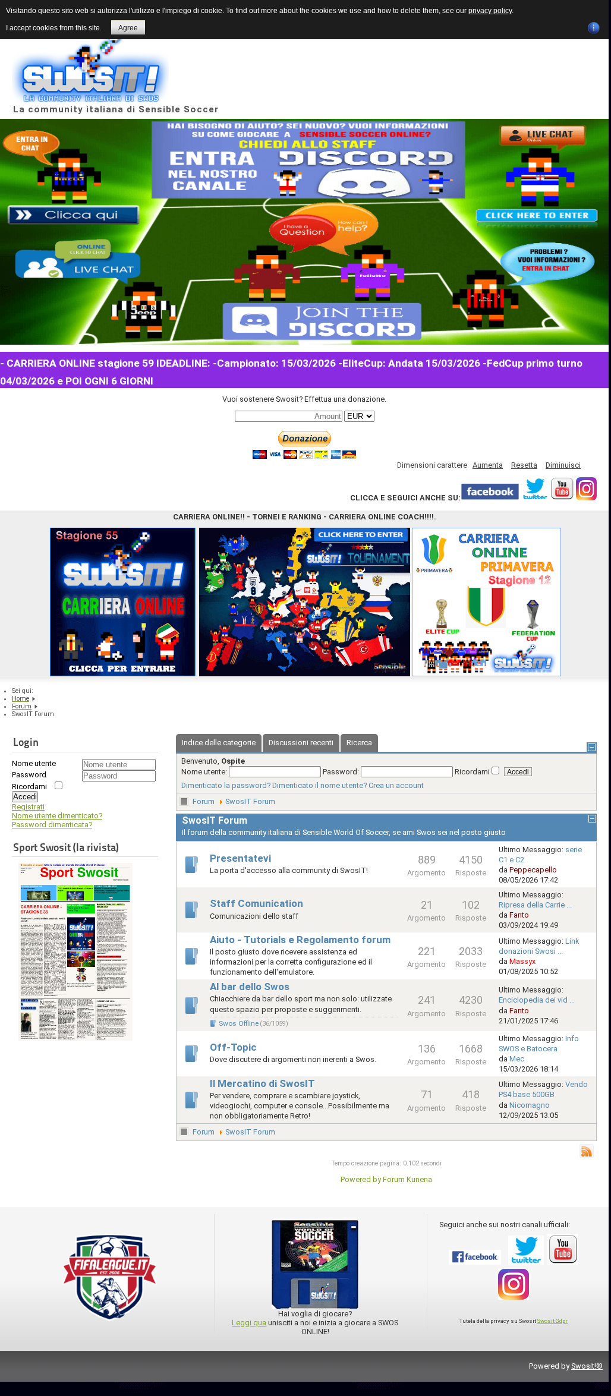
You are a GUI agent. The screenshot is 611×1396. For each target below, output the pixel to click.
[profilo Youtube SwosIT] (562, 497)
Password (29, 774)
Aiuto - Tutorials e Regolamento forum (300, 940)
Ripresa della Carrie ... (535, 904)
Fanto (519, 914)
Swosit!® (587, 1366)
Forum (204, 801)
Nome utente (34, 763)
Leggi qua (249, 1322)
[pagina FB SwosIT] (490, 497)
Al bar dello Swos (249, 987)
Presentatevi (240, 858)
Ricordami (29, 786)
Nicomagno (529, 1105)
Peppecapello (533, 869)
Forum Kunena (407, 1179)
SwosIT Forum (250, 801)
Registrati (28, 806)
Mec (516, 1058)
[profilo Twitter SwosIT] (535, 497)
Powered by (361, 1179)
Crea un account (396, 785)
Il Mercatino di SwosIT (262, 1084)
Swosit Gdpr (552, 1321)
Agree (128, 28)
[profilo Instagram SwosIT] (586, 497)
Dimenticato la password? (225, 785)
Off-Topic (233, 1047)
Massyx (522, 961)
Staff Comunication (256, 904)
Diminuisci (563, 465)
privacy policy (490, 11)
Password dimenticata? (52, 824)
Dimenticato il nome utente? (319, 785)
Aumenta (488, 465)
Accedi (25, 796)
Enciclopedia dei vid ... (537, 999)
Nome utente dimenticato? (57, 815)
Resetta (524, 465)
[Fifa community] (110, 1324)
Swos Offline (239, 1023)
